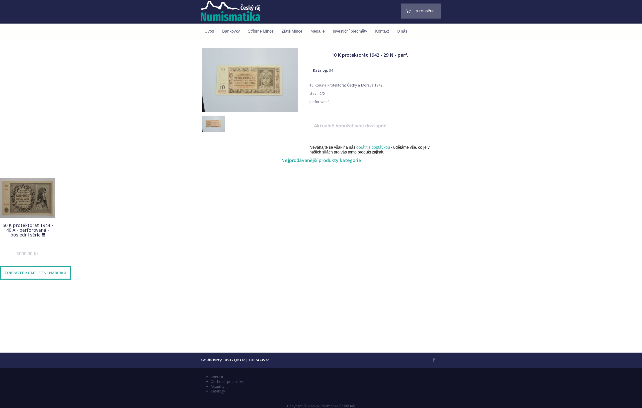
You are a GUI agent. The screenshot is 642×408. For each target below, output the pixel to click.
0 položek (425, 11)
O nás (402, 31)
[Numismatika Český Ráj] (232, 11)
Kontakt (382, 31)
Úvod (209, 31)
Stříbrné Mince (261, 31)
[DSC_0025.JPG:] (250, 112)
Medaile (317, 31)
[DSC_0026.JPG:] (213, 126)
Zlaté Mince (292, 31)
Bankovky (231, 31)
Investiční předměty (350, 31)
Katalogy (218, 391)
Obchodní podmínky (227, 381)
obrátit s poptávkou (373, 147)
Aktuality (217, 386)
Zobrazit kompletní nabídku (35, 272)
